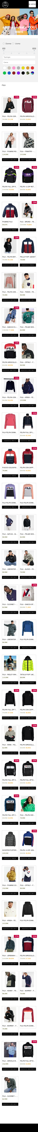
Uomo (17, 43)
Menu (33, 4)
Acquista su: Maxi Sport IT (27, 124)
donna (8, 43)
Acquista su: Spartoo (10, 230)
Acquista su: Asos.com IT (10, 124)
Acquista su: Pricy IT (10, 441)
